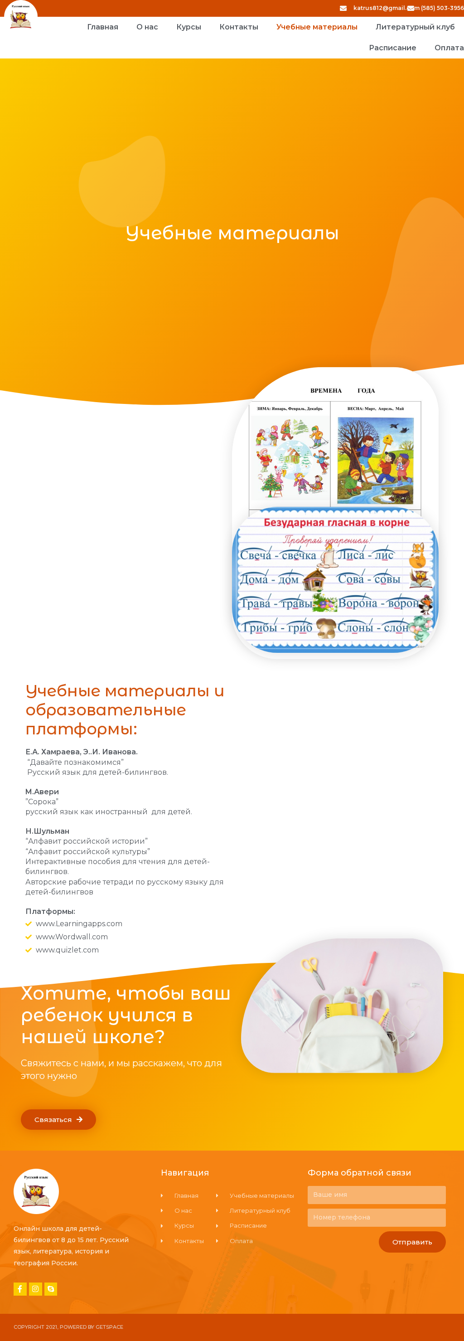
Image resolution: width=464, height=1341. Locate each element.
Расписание (392, 48)
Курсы (188, 27)
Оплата (449, 48)
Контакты (238, 27)
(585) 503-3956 (442, 8)
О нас (147, 27)
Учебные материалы (317, 27)
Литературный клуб (415, 27)
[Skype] (51, 1289)
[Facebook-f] (20, 1289)
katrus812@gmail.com (386, 8)
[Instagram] (35, 1289)
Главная (102, 27)
